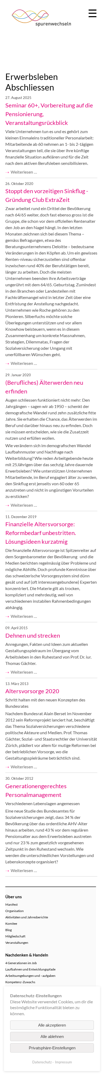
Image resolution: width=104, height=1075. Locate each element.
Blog (8, 930)
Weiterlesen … (24, 171)
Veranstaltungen (16, 943)
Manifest (11, 904)
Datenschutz (42, 1062)
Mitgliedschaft (15, 936)
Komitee (11, 924)
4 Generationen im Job (21, 963)
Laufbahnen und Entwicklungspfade (30, 969)
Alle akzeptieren (52, 1025)
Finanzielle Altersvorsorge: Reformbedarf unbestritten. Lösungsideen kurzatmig (40, 532)
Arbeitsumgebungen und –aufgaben (30, 976)
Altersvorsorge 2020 (32, 691)
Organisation (14, 911)
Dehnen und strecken (32, 635)
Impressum (63, 1062)
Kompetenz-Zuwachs (20, 982)
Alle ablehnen (52, 1036)
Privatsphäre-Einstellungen (52, 1048)
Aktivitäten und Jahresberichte (26, 917)
